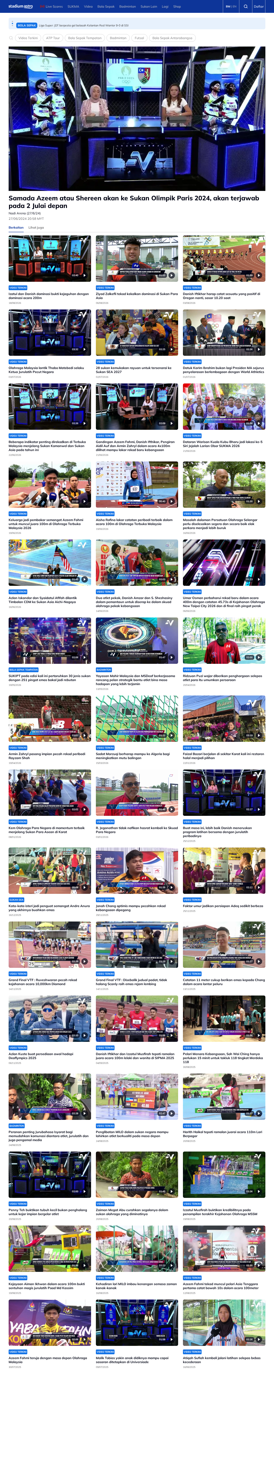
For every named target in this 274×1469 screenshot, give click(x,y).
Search (245, 6)
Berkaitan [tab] (16, 227)
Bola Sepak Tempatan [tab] (84, 38)
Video (88, 6)
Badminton (127, 6)
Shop (177, 6)
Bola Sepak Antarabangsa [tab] (172, 38)
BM (228, 6)
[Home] (21, 6)
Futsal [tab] (139, 38)
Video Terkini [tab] (28, 38)
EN (234, 6)
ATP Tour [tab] (53, 38)
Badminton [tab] (118, 38)
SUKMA (73, 6)
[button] (12, 21)
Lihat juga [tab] (36, 227)
